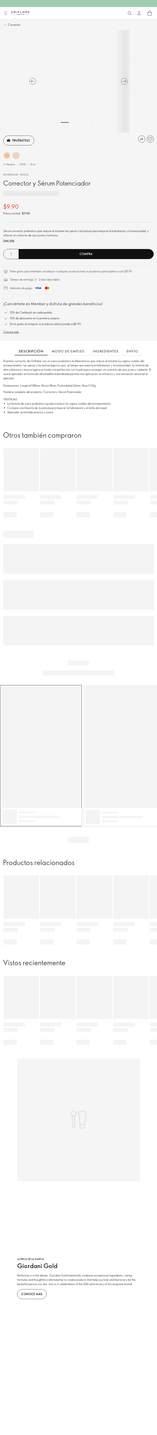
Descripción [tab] (31, 351)
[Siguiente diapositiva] (124, 81)
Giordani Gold (16, 174)
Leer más (8, 240)
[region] (78, 81)
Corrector (14, 25)
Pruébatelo (21, 140)
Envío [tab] (132, 351)
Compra (86, 254)
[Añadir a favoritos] (150, 139)
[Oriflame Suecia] (20, 13)
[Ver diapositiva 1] (65, 126)
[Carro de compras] (149, 13)
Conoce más (11, 332)
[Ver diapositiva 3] (83, 126)
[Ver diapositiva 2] (74, 126)
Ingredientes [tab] (105, 351)
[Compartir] (141, 139)
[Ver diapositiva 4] (92, 126)
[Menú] (5, 13)
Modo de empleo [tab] (68, 351)
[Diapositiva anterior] (32, 81)
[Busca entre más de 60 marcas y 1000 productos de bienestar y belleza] (130, 13)
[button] (6, 155)
